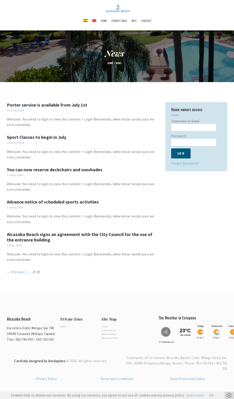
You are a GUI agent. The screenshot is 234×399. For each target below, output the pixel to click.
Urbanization (108, 330)
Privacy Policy (46, 379)
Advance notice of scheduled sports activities (53, 202)
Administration (109, 338)
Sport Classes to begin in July (36, 137)
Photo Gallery (108, 334)
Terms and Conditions (117, 379)
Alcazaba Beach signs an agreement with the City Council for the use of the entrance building (79, 237)
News (63, 326)
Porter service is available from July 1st (47, 105)
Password (178, 136)
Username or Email (185, 121)
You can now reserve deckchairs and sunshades (54, 169)
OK (211, 395)
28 (34, 272)
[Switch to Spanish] (85, 20)
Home (110, 63)
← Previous (16, 272)
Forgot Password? (185, 163)
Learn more (195, 395)
